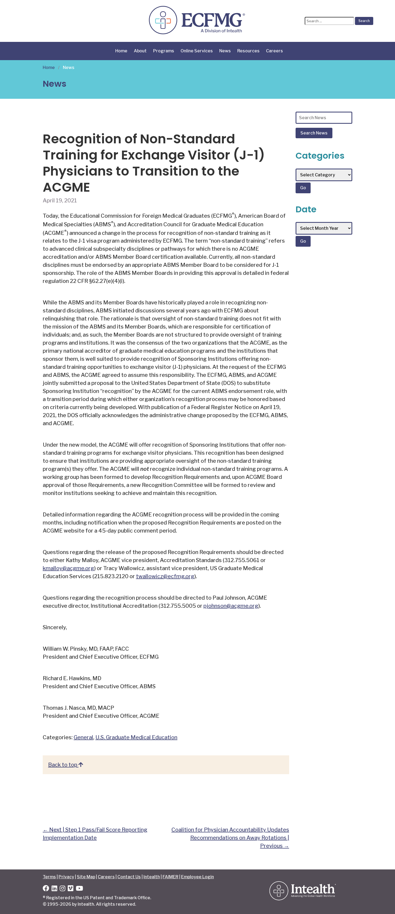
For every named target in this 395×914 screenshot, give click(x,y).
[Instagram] (62, 889)
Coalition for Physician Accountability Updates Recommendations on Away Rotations (230, 837)
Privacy (66, 876)
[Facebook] (46, 889)
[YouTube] (79, 889)
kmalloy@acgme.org (68, 568)
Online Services (197, 50)
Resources (248, 50)
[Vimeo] (70, 889)
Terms (49, 876)
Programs (163, 50)
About (140, 50)
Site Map (86, 876)
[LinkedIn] (54, 889)
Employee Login (197, 876)
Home (121, 50)
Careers (274, 50)
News (225, 50)
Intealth (151, 876)
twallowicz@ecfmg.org (165, 576)
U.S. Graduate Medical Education (136, 737)
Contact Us (129, 876)
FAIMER (170, 876)
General (83, 737)
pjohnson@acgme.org (230, 606)
